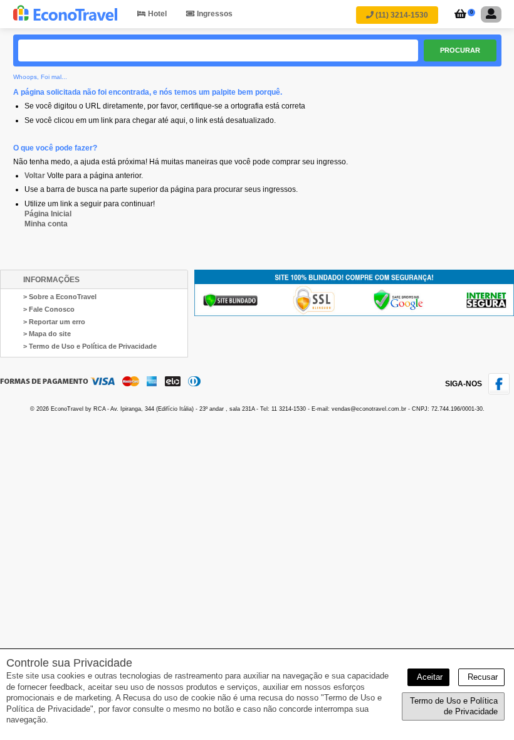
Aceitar (428, 677)
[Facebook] (501, 392)
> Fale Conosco (49, 309)
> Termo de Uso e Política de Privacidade (90, 346)
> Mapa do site (47, 333)
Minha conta (46, 223)
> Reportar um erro (54, 321)
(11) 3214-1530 (401, 15)
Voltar (34, 175)
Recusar (481, 677)
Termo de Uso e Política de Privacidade (454, 706)
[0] (458, 15)
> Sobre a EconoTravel (60, 296)
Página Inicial (47, 213)
